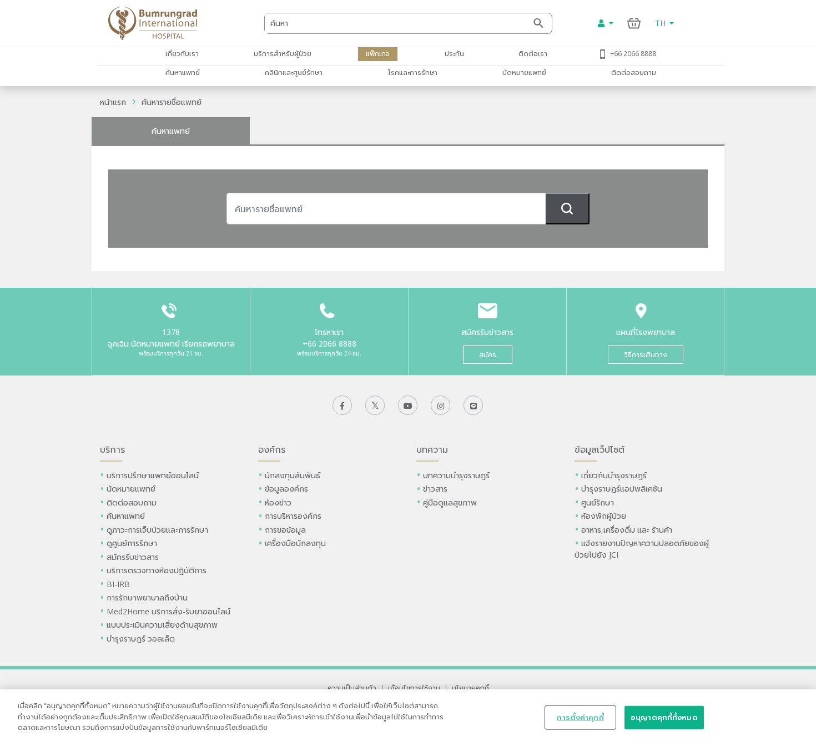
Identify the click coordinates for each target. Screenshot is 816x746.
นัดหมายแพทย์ (524, 72)
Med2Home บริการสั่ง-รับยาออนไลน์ (168, 611)
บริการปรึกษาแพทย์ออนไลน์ (154, 475)
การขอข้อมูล (285, 529)
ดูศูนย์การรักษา (132, 543)
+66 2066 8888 (633, 53)
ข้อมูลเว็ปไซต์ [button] (599, 449)
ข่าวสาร (435, 488)
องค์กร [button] (271, 449)
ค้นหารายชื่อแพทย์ (172, 102)
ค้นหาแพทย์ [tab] (171, 131)
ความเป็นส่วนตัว (352, 687)
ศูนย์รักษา (597, 502)
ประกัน (454, 53)
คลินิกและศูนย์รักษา (294, 72)
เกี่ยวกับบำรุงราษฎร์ (614, 475)
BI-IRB (118, 584)
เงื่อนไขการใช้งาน (414, 687)
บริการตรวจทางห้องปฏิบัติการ (156, 570)
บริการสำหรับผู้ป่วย (282, 53)
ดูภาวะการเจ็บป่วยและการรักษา (157, 529)
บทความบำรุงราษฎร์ (456, 475)
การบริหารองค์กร (293, 515)
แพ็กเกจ (378, 53)
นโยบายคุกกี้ (470, 687)
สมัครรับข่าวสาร (133, 557)
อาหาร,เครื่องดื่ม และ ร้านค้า (626, 529)
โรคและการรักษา (412, 72)
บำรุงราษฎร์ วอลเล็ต (141, 638)
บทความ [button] (432, 449)
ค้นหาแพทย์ (182, 72)
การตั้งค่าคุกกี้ (580, 717)
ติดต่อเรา (532, 53)
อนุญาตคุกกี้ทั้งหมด (664, 717)
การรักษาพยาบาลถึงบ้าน (148, 597)
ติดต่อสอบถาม (633, 72)
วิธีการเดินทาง (645, 354)
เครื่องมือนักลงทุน (295, 543)
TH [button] (661, 23)
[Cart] (634, 23)
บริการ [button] (112, 449)
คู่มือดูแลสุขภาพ (450, 502)
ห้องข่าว (278, 502)
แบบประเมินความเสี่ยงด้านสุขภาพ (162, 624)
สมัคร (487, 354)
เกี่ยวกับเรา (182, 53)
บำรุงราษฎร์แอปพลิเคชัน (621, 488)
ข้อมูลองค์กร (286, 488)
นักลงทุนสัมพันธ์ (292, 475)
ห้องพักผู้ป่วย (603, 515)
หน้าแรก (113, 102)
